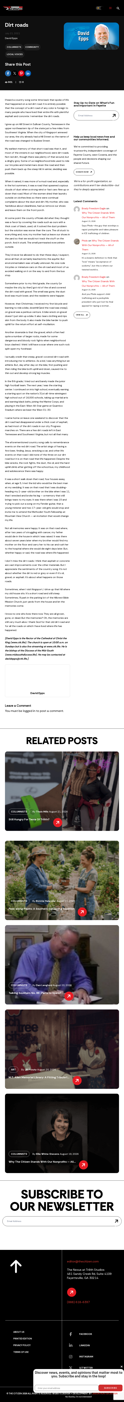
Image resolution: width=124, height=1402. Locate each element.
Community (32, 47)
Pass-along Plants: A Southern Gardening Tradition (42, 909)
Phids (85, 240)
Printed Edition (22, 1338)
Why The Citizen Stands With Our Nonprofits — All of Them (100, 245)
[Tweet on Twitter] (15, 73)
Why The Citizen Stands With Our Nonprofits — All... (42, 1162)
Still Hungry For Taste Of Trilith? (29, 819)
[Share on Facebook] (8, 73)
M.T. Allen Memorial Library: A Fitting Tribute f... (39, 1077)
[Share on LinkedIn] (28, 73)
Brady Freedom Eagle (94, 208)
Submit (114, 115)
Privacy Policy (22, 1345)
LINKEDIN (84, 1345)
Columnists (14, 47)
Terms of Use (21, 1352)
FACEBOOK (85, 1334)
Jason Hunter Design (104, 1393)
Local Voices (15, 54)
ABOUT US (18, 1332)
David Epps (11, 38)
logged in (29, 711)
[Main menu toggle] (110, 8)
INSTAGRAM (86, 1356)
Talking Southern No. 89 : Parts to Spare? (35, 993)
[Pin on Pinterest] (21, 73)
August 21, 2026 (58, 811)
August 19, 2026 (69, 1154)
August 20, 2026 (62, 985)
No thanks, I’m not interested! (78, 1396)
